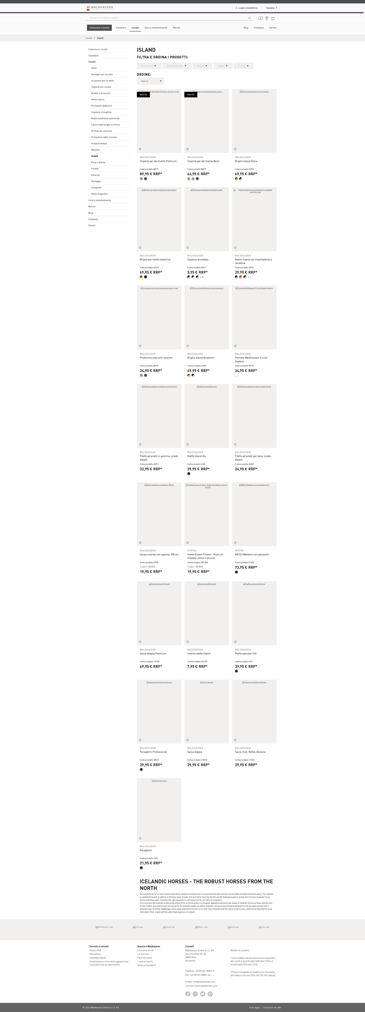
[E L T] (138, 929)
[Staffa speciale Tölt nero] (254, 613)
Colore (200, 65)
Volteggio (96, 181)
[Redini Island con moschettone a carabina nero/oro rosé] (254, 219)
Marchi (91, 206)
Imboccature (97, 99)
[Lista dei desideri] (272, 18)
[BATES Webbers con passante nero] (254, 514)
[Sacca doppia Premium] (159, 613)
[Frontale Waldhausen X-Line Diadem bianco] (254, 317)
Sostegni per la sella (102, 74)
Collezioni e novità (98, 49)
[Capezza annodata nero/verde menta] (206, 219)
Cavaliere (93, 55)
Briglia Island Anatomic (200, 357)
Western (95, 149)
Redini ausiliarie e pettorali (105, 118)
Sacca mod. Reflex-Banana (250, 751)
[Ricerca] (249, 17)
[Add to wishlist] (140, 150)
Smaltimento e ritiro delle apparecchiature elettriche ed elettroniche (109, 963)
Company (93, 219)
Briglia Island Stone (246, 161)
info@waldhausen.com (204, 981)
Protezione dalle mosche (104, 137)
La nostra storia (145, 950)
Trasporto (96, 187)
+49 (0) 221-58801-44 (200, 974)
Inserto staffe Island (198, 653)
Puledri (95, 168)
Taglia (221, 65)
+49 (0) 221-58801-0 (204, 970)
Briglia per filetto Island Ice (155, 259)
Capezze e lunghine (101, 111)
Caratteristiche (175, 65)
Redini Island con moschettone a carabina (253, 261)
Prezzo (241, 65)
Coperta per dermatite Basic (203, 161)
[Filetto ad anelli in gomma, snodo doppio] (159, 416)
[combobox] (166, 17)
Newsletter (95, 953)
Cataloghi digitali (98, 957)
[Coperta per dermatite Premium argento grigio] (159, 121)
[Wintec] (201, 929)
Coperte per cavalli (101, 86)
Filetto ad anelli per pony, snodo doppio (253, 457)
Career (92, 225)
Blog (90, 212)
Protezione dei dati (272, 1007)
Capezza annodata (197, 259)
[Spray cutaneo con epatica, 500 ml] (159, 514)
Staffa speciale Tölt (245, 653)
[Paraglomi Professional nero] (159, 712)
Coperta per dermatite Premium (158, 161)
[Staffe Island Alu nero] (206, 416)
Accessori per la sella (102, 80)
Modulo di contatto (239, 950)
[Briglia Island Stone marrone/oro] (254, 121)
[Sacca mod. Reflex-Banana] (254, 712)
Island (94, 155)
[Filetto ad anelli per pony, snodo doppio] (254, 416)
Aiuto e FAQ (95, 950)
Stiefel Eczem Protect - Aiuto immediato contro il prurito (205, 556)
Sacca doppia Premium (153, 653)
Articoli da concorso (101, 130)
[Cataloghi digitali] (260, 18)
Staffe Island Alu (196, 456)
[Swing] (169, 929)
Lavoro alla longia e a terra (105, 124)
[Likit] (264, 929)
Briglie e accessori (100, 93)
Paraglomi (146, 850)
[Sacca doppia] (206, 712)
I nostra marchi (145, 961)
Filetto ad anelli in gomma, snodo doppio (159, 457)
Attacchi (95, 174)
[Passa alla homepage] (99, 8)
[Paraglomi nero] (159, 810)
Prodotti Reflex (99, 143)
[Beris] (233, 929)
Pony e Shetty (98, 162)
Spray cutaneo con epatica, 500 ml (159, 554)
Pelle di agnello (99, 193)
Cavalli (92, 61)
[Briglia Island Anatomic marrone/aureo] (206, 317)
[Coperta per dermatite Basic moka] (206, 121)
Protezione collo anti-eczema (156, 357)
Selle (94, 67)
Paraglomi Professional (153, 751)
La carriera (143, 953)
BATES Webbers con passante (252, 554)
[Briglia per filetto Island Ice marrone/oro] (159, 219)
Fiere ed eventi (144, 957)
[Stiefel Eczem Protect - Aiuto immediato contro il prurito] (206, 514)
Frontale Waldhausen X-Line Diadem (251, 359)
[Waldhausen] (104, 929)
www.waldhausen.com (206, 985)
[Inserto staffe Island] (206, 613)
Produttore (147, 65)
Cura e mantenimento (99, 200)
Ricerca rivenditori (146, 965)
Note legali (254, 1007)
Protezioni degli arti (101, 105)
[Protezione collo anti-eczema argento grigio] (159, 317)
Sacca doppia (194, 751)
